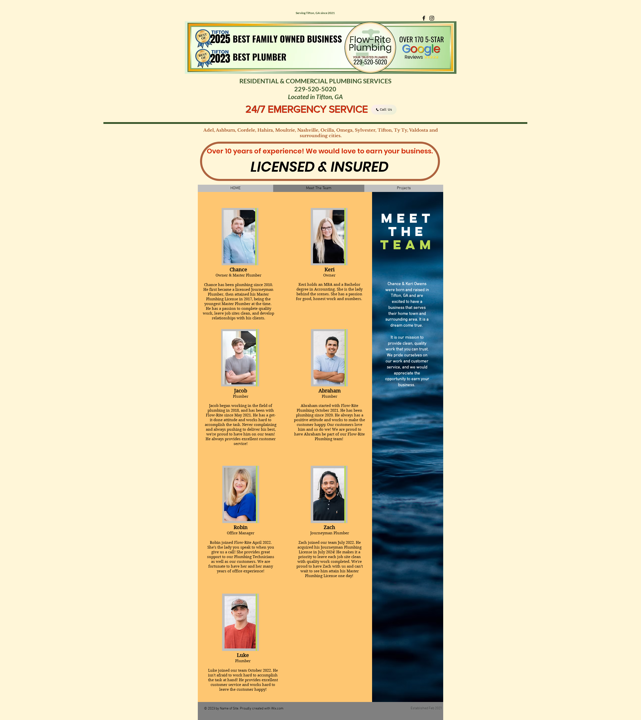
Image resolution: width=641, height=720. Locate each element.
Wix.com (277, 708)
